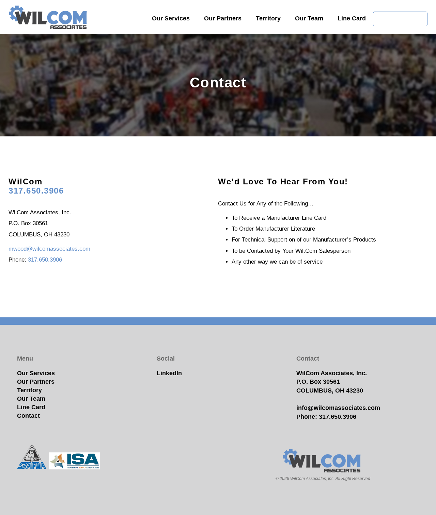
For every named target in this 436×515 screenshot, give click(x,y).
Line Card (352, 18)
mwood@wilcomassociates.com (49, 249)
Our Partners (223, 18)
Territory (268, 18)
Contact (28, 415)
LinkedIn (169, 373)
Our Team (309, 18)
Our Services (171, 18)
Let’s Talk (400, 18)
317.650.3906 (36, 190)
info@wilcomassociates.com (338, 407)
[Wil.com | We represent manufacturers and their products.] (49, 18)
